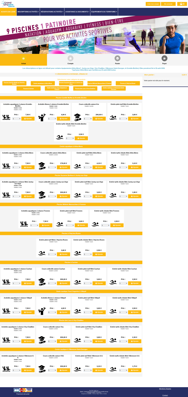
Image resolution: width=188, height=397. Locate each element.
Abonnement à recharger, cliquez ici (72, 74)
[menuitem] (8, 12)
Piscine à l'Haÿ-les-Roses (127, 83)
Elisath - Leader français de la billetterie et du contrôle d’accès (94, 391)
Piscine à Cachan (28, 88)
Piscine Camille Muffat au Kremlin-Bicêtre (14, 83)
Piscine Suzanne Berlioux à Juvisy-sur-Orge (71, 83)
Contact (165, 395)
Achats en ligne (8, 12)
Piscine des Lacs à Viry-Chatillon (85, 88)
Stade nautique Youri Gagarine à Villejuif (57, 88)
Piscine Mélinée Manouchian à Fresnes (99, 83)
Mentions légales (165, 389)
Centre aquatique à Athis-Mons (42, 83)
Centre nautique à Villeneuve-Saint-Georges (113, 88)
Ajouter (29, 118)
